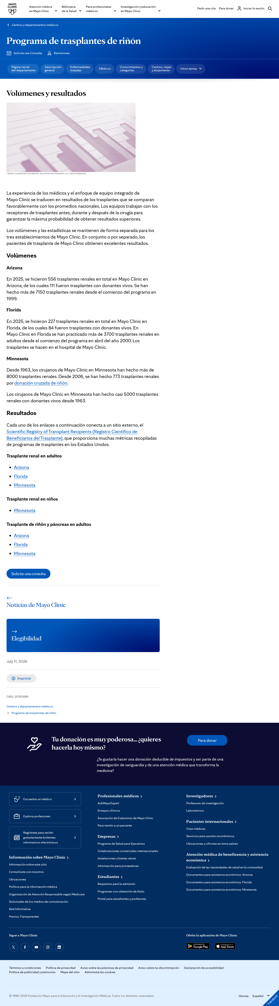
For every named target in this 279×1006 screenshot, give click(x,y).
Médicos (105, 68)
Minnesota (24, 485)
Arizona (21, 467)
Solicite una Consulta (27, 53)
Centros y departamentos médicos (35, 25)
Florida (21, 476)
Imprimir (24, 678)
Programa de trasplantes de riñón (74, 40)
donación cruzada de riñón (40, 383)
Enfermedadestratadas (80, 68)
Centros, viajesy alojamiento (161, 68)
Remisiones (62, 53)
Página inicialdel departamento (23, 68)
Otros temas (188, 68)
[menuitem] (23, 68)
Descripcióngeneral (53, 68)
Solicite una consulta (28, 573)
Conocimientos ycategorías (131, 68)
